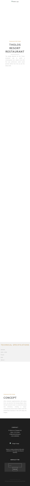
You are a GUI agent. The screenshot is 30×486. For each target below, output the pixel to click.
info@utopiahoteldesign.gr (15, 434)
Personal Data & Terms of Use (15, 479)
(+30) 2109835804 (15, 436)
